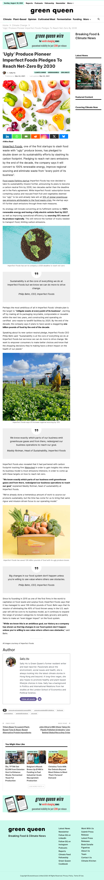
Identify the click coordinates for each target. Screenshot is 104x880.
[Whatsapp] (16, 136)
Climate (7, 19)
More (69, 3)
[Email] (26, 136)
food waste (60, 710)
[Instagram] (44, 136)
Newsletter (60, 3)
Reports (29, 3)
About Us (85, 851)
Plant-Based (19, 19)
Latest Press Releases (87, 839)
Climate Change (40, 72)
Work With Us (87, 828)
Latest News (64, 828)
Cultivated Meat (46, 19)
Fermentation (64, 19)
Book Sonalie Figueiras (87, 846)
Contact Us (86, 857)
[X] (54, 136)
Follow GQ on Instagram (65, 843)
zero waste (34, 713)
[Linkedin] (7, 136)
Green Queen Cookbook (65, 862)
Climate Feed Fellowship (65, 856)
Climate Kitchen (88, 861)
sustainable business (22, 713)
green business (8, 713)
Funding (77, 19)
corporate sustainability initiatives (44, 710)
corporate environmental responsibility (19, 710)
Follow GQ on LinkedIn (65, 836)
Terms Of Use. (79, 876)
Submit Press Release (87, 833)
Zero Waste (65, 72)
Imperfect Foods (12, 146)
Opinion (32, 19)
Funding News (11, 751)
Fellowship (49, 3)
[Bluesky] (63, 136)
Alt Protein (53, 751)
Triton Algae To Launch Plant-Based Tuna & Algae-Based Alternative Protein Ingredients (17, 730)
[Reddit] (35, 136)
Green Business (53, 72)
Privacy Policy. (68, 876)
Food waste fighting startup (16, 180)
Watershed (30, 467)
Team (83, 854)
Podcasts (39, 3)
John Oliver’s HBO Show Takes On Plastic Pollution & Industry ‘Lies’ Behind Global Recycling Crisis (54, 730)
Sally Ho (24, 658)
